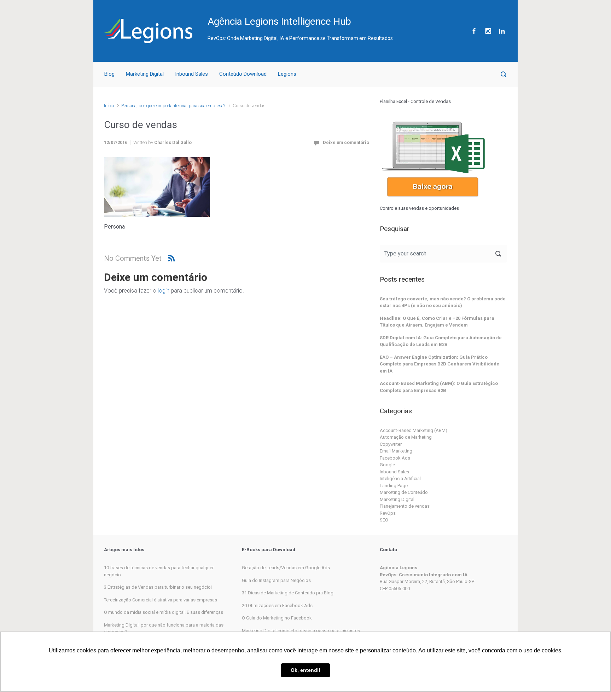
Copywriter (391, 444)
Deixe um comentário (346, 142)
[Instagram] (488, 31)
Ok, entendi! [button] (305, 670)
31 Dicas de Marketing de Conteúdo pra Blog (287, 592)
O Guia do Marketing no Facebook (277, 618)
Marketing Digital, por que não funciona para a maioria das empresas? (163, 628)
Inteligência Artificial (400, 478)
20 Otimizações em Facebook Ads (277, 605)
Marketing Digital (145, 74)
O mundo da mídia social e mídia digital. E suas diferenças (163, 612)
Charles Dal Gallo (173, 142)
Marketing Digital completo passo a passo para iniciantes (301, 630)
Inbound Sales (191, 74)
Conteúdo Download (243, 74)
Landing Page (394, 485)
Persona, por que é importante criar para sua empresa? (173, 105)
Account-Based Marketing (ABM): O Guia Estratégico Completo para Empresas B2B (439, 387)
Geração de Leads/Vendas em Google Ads (286, 567)
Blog (109, 74)
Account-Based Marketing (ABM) (413, 430)
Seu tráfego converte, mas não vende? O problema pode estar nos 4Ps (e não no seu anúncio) (443, 302)
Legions (287, 74)
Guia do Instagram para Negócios (276, 580)
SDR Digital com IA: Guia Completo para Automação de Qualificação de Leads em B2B (441, 341)
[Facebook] (474, 31)
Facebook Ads (395, 458)
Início (109, 105)
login (163, 290)
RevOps (388, 513)
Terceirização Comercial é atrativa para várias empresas (160, 599)
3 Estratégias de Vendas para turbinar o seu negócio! (158, 587)
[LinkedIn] (501, 31)
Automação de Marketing (406, 437)
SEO (384, 520)
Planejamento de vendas (405, 506)
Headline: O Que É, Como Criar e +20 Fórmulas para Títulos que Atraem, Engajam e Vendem (437, 322)
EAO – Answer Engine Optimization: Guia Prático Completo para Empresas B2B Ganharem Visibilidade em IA (439, 364)
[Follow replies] (171, 258)
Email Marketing (396, 451)
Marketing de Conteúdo (404, 492)
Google (387, 464)
